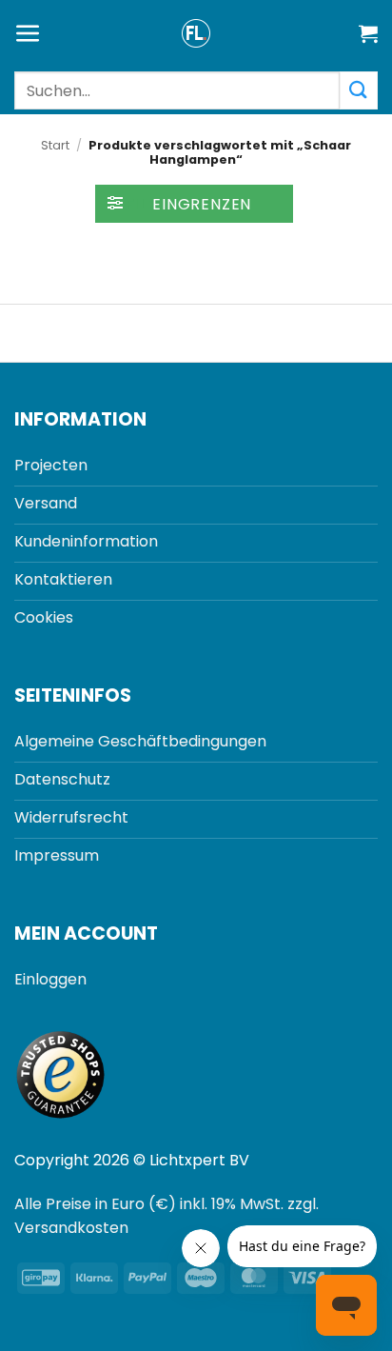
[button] (28, 34)
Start (55, 145)
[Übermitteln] (359, 90)
